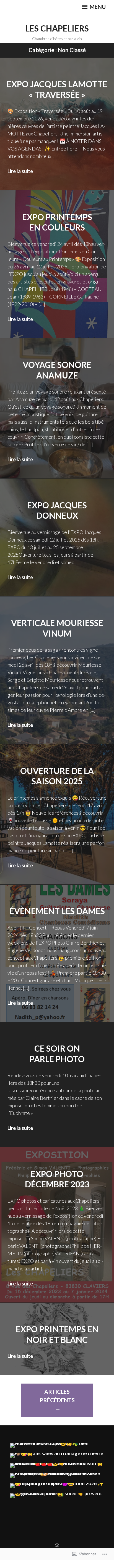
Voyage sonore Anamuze (57, 370)
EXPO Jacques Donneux (57, 510)
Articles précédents (57, 1395)
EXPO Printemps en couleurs (57, 222)
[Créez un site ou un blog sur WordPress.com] (57, 1545)
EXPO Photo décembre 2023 (57, 1179)
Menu (97, 6)
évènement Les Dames (57, 911)
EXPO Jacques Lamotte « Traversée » (57, 89)
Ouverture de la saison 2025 (57, 776)
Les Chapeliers (57, 28)
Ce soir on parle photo (57, 1053)
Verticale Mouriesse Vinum (57, 628)
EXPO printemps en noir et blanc (57, 1334)
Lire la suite (20, 171)
